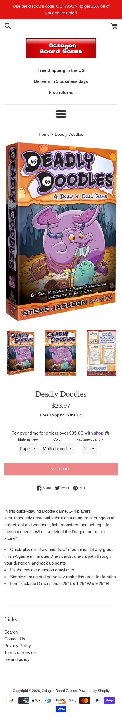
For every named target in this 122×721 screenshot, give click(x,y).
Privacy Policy (17, 645)
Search (11, 632)
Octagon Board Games (59, 691)
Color (57, 439)
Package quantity (89, 439)
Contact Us (14, 638)
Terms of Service (20, 652)
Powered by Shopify (94, 691)
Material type (28, 439)
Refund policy (17, 659)
